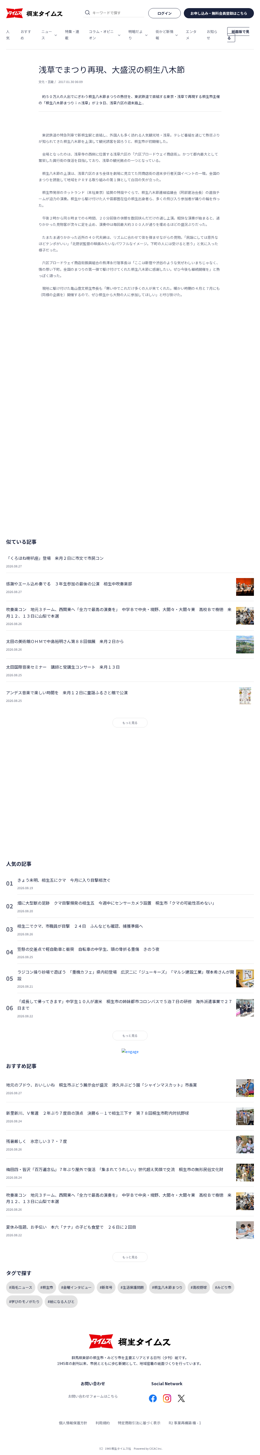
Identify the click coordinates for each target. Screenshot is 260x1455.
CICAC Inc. (155, 1448)
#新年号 (106, 1287)
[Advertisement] (130, 353)
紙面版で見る (238, 34)
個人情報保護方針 (73, 1422)
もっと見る (130, 722)
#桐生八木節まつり (167, 1287)
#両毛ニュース (20, 1287)
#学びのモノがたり (24, 1301)
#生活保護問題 (132, 1287)
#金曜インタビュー (76, 1287)
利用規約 (102, 1422)
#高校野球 (199, 1287)
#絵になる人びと (61, 1301)
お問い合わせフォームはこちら (93, 1396)
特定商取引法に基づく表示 (139, 1422)
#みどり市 (223, 1287)
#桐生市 (46, 1287)
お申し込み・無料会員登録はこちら (218, 13)
